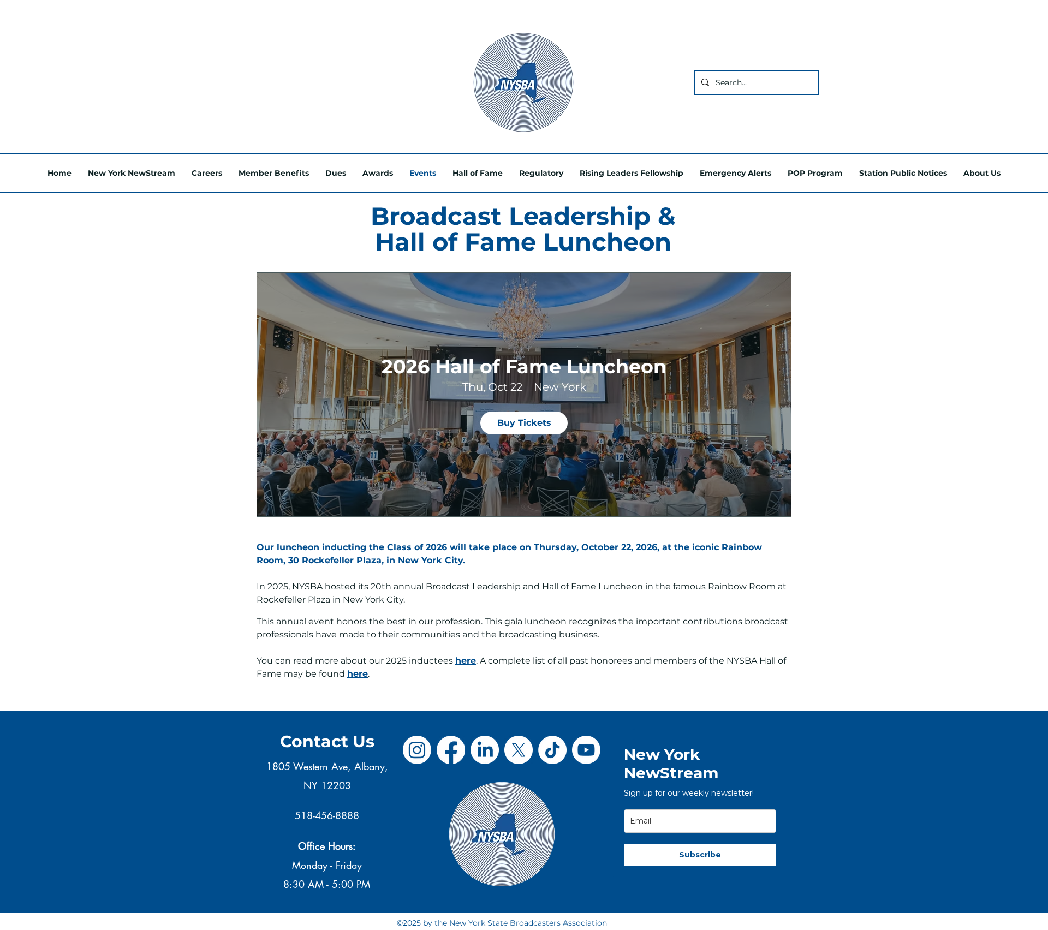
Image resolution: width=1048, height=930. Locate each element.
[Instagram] (417, 750)
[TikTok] (552, 750)
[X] (518, 750)
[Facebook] (451, 750)
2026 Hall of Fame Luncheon (524, 366)
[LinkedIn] (485, 750)
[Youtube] (586, 750)
